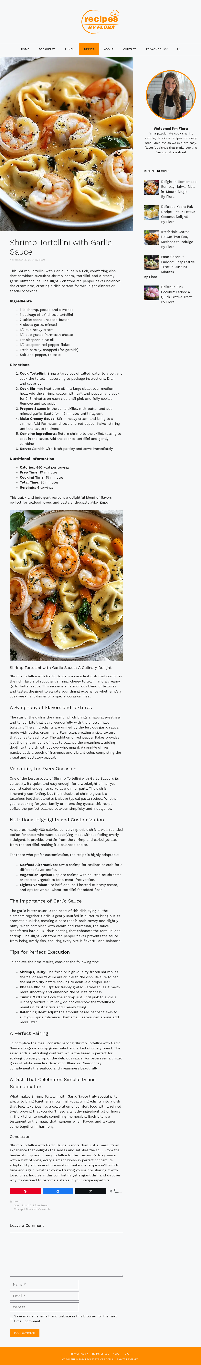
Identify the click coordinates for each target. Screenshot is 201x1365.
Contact (129, 49)
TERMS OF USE (100, 1353)
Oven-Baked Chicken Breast (31, 1205)
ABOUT (117, 1353)
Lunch (69, 49)
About (108, 49)
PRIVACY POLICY (156, 49)
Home (25, 49)
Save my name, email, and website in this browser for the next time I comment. (65, 1318)
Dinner (89, 49)
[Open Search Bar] (178, 49)
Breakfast (47, 49)
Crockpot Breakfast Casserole (32, 1209)
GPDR (128, 1353)
